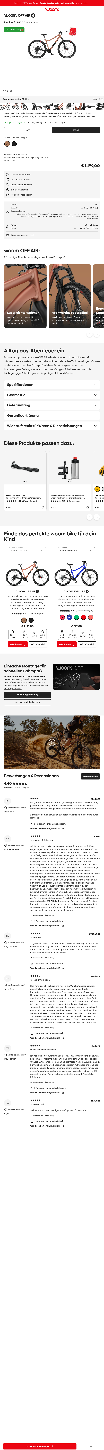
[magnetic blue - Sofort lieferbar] (69, 617)
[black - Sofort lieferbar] (14, 144)
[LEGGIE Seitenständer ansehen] (43, 508)
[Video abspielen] (76, 677)
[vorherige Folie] (89, 334)
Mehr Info (96, 99)
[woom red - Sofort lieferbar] (84, 617)
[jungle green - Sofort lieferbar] (76, 617)
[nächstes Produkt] (97, 517)
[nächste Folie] (97, 334)
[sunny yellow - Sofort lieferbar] (97, 489)
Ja (63, 828)
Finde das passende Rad (22, 235)
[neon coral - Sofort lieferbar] (91, 617)
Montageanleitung (13, 688)
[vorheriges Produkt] (89, 517)
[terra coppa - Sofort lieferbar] (7, 143)
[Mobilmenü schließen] (91, 1446)
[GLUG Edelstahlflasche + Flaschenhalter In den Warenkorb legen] (88, 508)
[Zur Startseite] (52, 9)
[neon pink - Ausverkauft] (62, 617)
